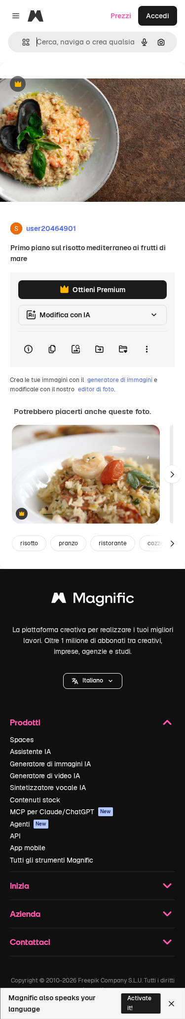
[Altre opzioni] (146, 349)
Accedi (157, 15)
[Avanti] (172, 474)
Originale (65, 84)
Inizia (19, 885)
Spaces (22, 739)
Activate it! (139, 1003)
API (15, 835)
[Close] (171, 1004)
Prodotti (25, 722)
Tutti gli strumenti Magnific (51, 860)
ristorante (113, 543)
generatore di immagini (119, 380)
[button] (92, 681)
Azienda (25, 913)
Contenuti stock (35, 799)
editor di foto (96, 389)
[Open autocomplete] (22, 42)
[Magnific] (92, 600)
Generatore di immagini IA (50, 763)
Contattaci (30, 942)
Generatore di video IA (45, 775)
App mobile (27, 847)
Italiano (92, 680)
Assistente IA (30, 751)
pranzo (68, 543)
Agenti (28, 824)
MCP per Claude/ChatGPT (60, 811)
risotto (29, 543)
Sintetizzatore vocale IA (48, 787)
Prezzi (121, 15)
